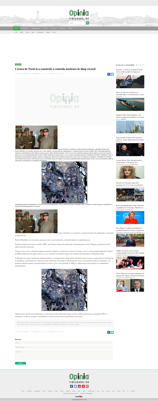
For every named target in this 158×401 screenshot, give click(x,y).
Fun (124, 391)
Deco (113, 391)
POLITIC (70, 28)
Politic (56, 391)
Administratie (37, 391)
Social (44, 391)
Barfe (84, 391)
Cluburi (132, 391)
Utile (16, 32)
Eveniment (29, 391)
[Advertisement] (79, 47)
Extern (54, 32)
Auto (103, 391)
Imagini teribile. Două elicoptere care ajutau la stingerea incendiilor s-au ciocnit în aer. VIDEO (130, 117)
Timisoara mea (40, 32)
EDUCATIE (62, 28)
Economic (50, 391)
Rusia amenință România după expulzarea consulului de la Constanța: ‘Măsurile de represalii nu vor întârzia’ (130, 207)
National (48, 32)
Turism (27, 32)
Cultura (21, 32)
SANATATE (53, 28)
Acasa (16, 28)
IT (127, 391)
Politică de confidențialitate (86, 393)
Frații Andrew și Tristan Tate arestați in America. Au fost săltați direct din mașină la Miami (130, 139)
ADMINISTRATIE (35, 28)
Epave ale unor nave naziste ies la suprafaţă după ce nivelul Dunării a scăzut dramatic (130, 94)
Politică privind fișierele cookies (70, 393)
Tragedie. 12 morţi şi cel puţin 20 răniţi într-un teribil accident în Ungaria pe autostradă (129, 71)
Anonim (25, 73)
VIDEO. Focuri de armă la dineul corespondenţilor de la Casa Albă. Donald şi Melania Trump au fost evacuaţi (130, 253)
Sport (33, 32)
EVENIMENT (24, 28)
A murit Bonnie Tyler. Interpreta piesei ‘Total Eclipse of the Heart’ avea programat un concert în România (129, 162)
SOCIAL (45, 28)
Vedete (118, 391)
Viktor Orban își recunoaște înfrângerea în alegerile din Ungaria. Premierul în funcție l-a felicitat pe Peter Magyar (130, 275)
